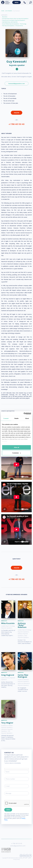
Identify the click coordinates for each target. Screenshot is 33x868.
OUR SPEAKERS (8, 10)
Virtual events (19, 25)
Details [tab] (16, 418)
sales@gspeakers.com (17, 846)
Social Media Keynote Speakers (10, 24)
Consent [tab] (5, 418)
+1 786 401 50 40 (16, 124)
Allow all (16, 447)
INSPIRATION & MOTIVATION (9, 22)
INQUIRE (16, 113)
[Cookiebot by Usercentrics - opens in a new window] (23, 414)
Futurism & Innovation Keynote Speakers (13, 20)
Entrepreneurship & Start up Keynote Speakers (15, 18)
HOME (2, 10)
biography (27, 865)
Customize (15, 453)
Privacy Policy (16, 859)
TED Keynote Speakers (8, 25)
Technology (23, 24)
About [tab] (27, 418)
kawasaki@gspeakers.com (16, 83)
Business (4, 17)
